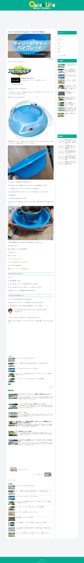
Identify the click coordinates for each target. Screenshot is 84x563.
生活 (59, 42)
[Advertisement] (40, 20)
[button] (76, 55)
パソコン (60, 45)
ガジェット (60, 36)
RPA (59, 51)
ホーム (42, 559)
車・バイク (60, 39)
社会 (59, 48)
